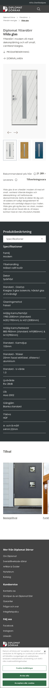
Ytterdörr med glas (10, 20)
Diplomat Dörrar (9, 17)
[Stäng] (45, 651)
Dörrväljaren (15, 58)
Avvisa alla (24, 676)
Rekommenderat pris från (19, 173)
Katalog (7, 577)
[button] (44, 9)
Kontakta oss (9, 591)
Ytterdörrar (23, 17)
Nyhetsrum (8, 571)
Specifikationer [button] (14, 239)
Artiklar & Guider (11, 566)
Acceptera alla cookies (24, 683)
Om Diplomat (10, 556)
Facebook (8, 625)
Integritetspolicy (11, 611)
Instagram (8, 631)
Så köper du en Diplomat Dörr (18, 596)
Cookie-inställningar (24, 668)
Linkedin (7, 636)
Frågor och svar (11, 606)
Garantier (8, 601)
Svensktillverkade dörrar (15, 561)
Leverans (10, 179)
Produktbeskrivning (18, 52)
